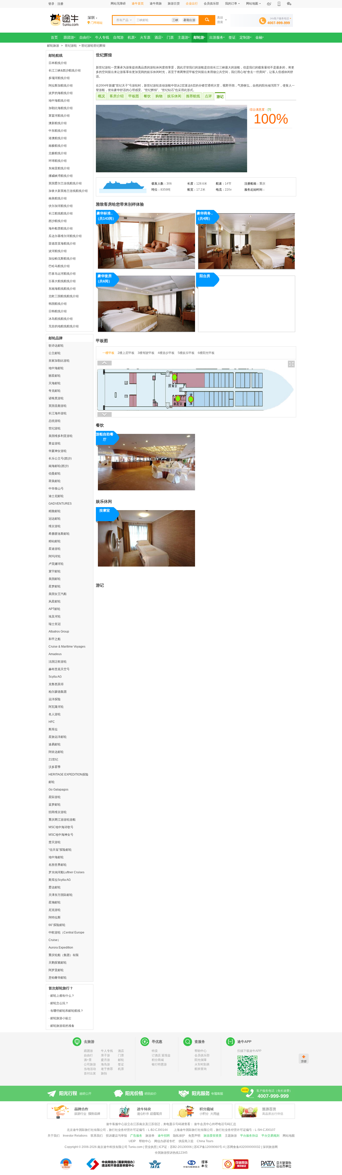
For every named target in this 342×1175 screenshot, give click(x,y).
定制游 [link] (245, 37)
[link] (95, 23)
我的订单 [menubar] (231, 3)
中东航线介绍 (58, 130)
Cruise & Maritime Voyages (67, 646)
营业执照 (151, 1147)
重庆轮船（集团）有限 (64, 955)
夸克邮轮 (55, 391)
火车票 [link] (145, 37)
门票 (121, 1055)
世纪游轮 (71, 45)
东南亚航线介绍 (59, 168)
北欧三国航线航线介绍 (64, 296)
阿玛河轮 (55, 556)
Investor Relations (75, 1135)
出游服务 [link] (216, 37)
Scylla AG (55, 676)
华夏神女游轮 (58, 451)
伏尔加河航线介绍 (61, 206)
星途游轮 (55, 549)
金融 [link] (258, 37)
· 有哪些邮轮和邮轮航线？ (66, 1010)
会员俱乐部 (211, 3)
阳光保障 (201, 1060)
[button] (207, 20)
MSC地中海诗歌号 (61, 827)
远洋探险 (55, 699)
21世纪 (53, 759)
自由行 (88, 1055)
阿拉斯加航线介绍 (61, 85)
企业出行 (192, 3)
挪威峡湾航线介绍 (61, 176)
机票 (121, 1069)
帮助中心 (201, 1051)
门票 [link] (170, 37)
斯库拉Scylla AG (60, 880)
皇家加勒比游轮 (59, 360)
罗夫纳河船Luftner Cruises (66, 872)
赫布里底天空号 (59, 669)
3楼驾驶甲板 (146, 353)
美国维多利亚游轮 (61, 436)
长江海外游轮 (58, 413)
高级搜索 (220, 20)
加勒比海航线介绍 (61, 108)
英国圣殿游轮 (58, 406)
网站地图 (289, 1135)
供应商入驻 (186, 1141)
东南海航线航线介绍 (62, 288)
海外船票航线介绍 (61, 228)
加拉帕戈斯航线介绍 (62, 258)
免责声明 (194, 1135)
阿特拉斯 (55, 917)
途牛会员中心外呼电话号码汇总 (215, 1124)
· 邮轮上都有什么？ (61, 995)
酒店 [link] (157, 37)
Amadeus (55, 654)
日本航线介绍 (58, 63)
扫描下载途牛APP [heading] (249, 1051)
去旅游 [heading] (89, 1042)
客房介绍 (117, 96)
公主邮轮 (55, 353)
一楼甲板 (108, 353)
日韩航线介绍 (58, 311)
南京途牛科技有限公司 (112, 1147)
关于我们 (54, 1135)
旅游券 (149, 1135)
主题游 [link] (183, 37)
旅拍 (104, 1073)
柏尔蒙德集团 (58, 691)
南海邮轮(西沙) (59, 466)
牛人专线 (107, 1051)
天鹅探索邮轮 (58, 962)
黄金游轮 (55, 443)
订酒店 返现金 (161, 1055)
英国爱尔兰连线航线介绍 (65, 183)
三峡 (175, 20)
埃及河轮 (55, 616)
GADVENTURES (60, 503)
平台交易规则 (270, 1135)
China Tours (205, 1141)
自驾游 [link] (118, 37)
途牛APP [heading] (244, 1042)
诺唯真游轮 (56, 398)
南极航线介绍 (58, 145)
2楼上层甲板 (126, 353)
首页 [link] (54, 37)
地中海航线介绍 (59, 100)
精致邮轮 (55, 511)
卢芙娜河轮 (56, 564)
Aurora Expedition (61, 947)
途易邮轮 (55, 744)
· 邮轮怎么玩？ (58, 1003)
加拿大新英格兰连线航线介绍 (68, 191)
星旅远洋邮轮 (58, 737)
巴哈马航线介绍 (59, 266)
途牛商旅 (156, 3)
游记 (220, 97)
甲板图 (133, 96)
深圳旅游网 (270, 1147)
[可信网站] (236, 1164)
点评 (208, 96)
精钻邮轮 (55, 541)
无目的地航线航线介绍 (64, 326)
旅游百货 (174, 3)
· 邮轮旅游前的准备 (61, 1026)
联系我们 (97, 1135)
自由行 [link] (84, 37)
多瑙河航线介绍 (59, 78)
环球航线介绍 (58, 161)
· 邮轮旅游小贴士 (60, 1018)
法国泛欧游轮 (58, 661)
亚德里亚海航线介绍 (62, 243)
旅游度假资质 (213, 1135)
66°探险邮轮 (57, 925)
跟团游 (88, 1051)
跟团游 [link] (69, 37)
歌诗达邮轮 (56, 345)
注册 (60, 4)
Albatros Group (59, 631)
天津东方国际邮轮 (61, 895)
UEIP (132, 1141)
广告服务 (136, 1135)
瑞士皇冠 (55, 624)
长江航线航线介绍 (61, 213)
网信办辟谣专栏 (164, 1141)
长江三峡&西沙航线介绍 (65, 70)
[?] (269, 109)
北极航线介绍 (58, 153)
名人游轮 (55, 714)
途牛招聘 (164, 1135)
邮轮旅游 (53, 45)
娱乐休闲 (174, 96)
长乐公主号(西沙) (60, 458)
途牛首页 (138, 3)
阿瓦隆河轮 (56, 707)
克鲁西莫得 (56, 684)
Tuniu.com (135, 1147)
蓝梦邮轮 (55, 804)
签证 (121, 1064)
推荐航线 (193, 96)
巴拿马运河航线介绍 (62, 273)
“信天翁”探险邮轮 (60, 849)
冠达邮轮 (55, 518)
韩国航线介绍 (58, 303)
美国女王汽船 (58, 594)
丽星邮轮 (55, 375)
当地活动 (90, 1069)
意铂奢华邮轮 (58, 977)
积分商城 (158, 1060)
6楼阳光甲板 (206, 353)
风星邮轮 (55, 601)
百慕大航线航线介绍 (62, 281)
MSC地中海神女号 (61, 834)
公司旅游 (90, 1064)
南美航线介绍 (58, 198)
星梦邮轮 (55, 586)
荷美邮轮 (55, 481)
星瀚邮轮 (55, 902)
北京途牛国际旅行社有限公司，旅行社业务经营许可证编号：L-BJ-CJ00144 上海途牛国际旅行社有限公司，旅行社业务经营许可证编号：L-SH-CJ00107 (171, 1130)
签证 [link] (232, 37)
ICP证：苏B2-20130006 (175, 1147)
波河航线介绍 (58, 251)
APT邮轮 (54, 609)
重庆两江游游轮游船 (62, 819)
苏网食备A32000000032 (243, 1147)
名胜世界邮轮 (58, 865)
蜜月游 (105, 1060)
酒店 (121, 1051)
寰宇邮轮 (55, 571)
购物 (158, 96)
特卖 (155, 1051)
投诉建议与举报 (116, 1135)
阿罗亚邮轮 (56, 970)
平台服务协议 (249, 1135)
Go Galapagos (58, 789)
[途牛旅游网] (78, 19)
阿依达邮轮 (56, 752)
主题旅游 (231, 1135)
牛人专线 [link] (102, 37)
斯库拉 (53, 729)
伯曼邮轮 (55, 473)
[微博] (269, 4)
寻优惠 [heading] (157, 1042)
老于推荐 (107, 1069)
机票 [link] (131, 37)
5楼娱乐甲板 (186, 353)
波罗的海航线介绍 (61, 93)
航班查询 (201, 1069)
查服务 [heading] (200, 1042)
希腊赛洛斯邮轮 (59, 533)
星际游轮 (55, 797)
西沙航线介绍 (58, 221)
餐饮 (147, 96)
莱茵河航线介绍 (59, 115)
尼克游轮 (55, 910)
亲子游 (105, 1055)
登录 (51, 4)
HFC (52, 722)
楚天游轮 (55, 842)
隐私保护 (179, 1135)
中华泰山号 (56, 488)
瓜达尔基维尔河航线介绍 (65, 236)
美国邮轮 (55, 579)
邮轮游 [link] (199, 37)
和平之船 (55, 639)
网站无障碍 (118, 3)
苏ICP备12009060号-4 (209, 1147)
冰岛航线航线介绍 (61, 319)
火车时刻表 (202, 1064)
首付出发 (90, 1073)
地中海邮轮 (56, 368)
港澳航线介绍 (58, 138)
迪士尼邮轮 (56, 496)
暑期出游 (189, 20)
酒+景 (88, 1060)
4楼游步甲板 (166, 353)
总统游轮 (55, 421)
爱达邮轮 (55, 887)
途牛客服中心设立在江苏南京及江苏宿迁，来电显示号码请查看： (149, 1124)
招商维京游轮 (58, 812)
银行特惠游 (159, 1064)
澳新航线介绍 (58, 123)
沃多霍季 (55, 767)
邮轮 (121, 1060)
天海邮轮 (55, 383)
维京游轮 (55, 526)
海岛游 (105, 1064)
